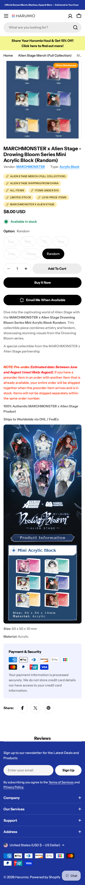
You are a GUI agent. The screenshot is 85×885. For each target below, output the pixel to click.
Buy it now (42, 282)
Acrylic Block (69, 167)
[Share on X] (35, 708)
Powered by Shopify (45, 877)
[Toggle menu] (6, 16)
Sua (13, 243)
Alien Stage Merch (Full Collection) (44, 55)
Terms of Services (61, 782)
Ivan (63, 243)
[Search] (75, 27)
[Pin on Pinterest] (48, 708)
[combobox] (42, 27)
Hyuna (33, 255)
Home (8, 55)
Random (53, 254)
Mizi (30, 243)
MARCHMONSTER (30, 167)
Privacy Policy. (13, 787)
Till (46, 243)
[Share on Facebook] (22, 708)
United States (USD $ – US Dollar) (35, 845)
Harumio (21, 877)
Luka (14, 255)
